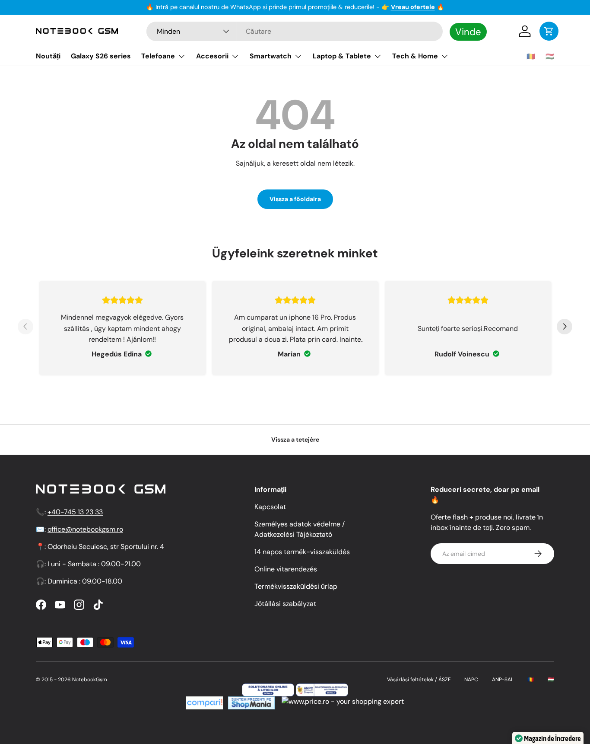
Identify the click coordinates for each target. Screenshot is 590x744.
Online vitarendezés (285, 569)
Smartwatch (271, 56)
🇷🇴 (531, 56)
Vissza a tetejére (295, 439)
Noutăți (48, 56)
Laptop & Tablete (342, 56)
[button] (548, 31)
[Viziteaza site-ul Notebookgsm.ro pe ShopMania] (250, 701)
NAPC (471, 679)
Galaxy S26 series (101, 56)
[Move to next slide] (564, 327)
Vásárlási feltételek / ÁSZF (418, 679)
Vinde (468, 31)
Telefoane (158, 56)
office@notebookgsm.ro (85, 529)
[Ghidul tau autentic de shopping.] (204, 701)
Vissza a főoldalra (295, 199)
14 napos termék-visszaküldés (302, 551)
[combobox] (294, 31)
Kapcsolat (270, 506)
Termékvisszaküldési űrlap (295, 586)
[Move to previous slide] (25, 327)
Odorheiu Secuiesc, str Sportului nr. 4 (106, 546)
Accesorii (212, 56)
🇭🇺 (550, 56)
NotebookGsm (89, 679)
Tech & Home (415, 56)
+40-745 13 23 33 (75, 511)
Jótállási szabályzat (285, 603)
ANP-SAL (503, 679)
